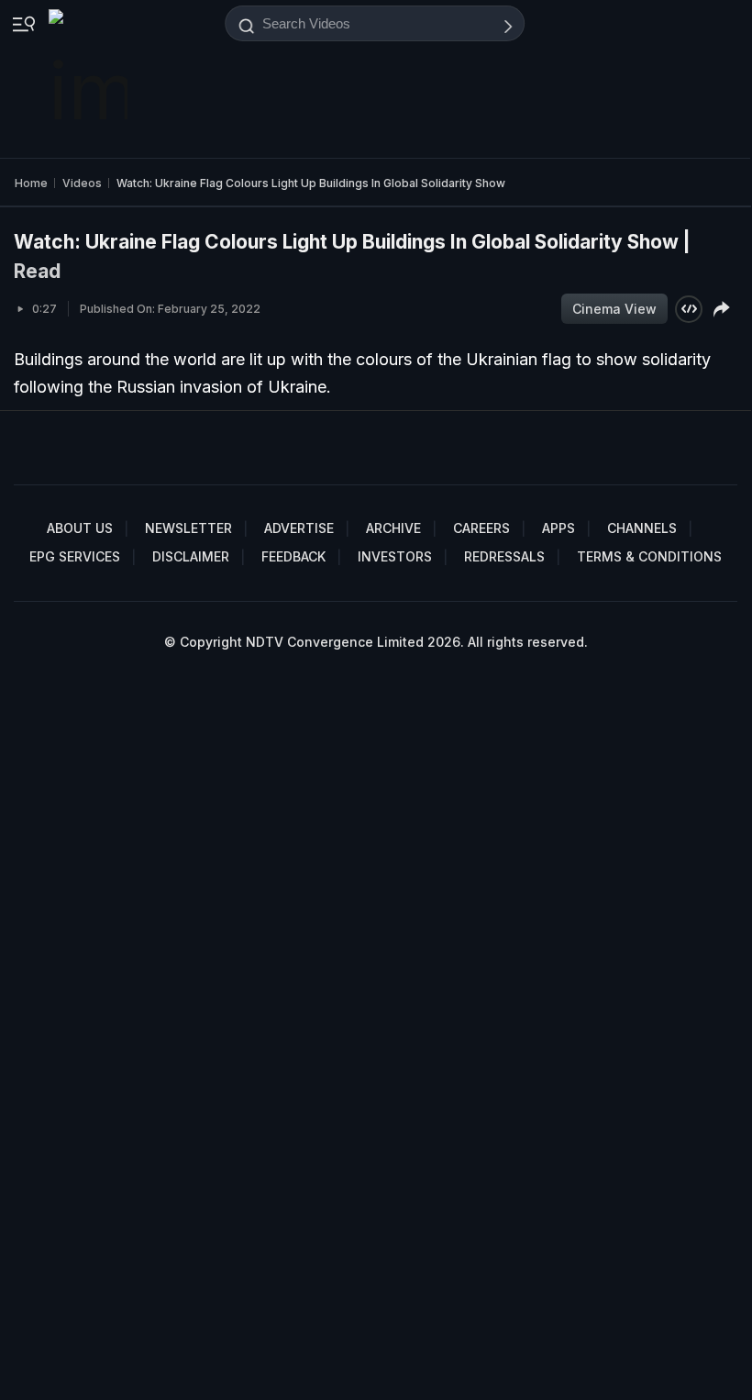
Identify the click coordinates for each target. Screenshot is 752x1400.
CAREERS (481, 528)
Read (37, 271)
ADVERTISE (299, 528)
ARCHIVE (393, 528)
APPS (558, 528)
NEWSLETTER (188, 528)
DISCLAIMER (190, 556)
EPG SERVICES (74, 556)
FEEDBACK (293, 556)
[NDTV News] (90, 79)
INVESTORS (395, 556)
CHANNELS (642, 528)
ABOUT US (80, 528)
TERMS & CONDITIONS (649, 556)
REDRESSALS (504, 556)
